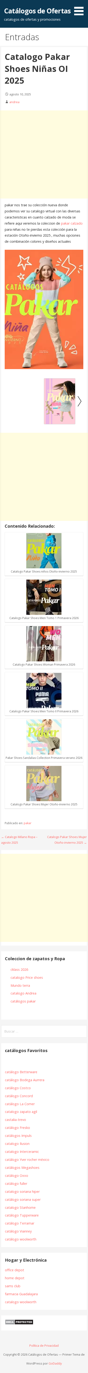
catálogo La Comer (21, 1104)
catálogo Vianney (18, 1231)
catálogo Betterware (21, 1072)
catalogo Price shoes (27, 977)
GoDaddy (55, 1363)
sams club (12, 1286)
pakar (27, 823)
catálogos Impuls (18, 1135)
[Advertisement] (44, 154)
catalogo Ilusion (17, 1143)
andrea (14, 102)
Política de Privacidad (44, 1345)
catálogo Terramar (20, 1223)
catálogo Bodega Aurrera (24, 1080)
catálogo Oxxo (16, 1175)
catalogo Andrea (24, 993)
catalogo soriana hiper (22, 1191)
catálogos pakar (23, 1001)
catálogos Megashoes (22, 1167)
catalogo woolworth (20, 1302)
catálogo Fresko (17, 1127)
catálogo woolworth (21, 1239)
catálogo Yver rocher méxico (27, 1159)
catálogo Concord (19, 1096)
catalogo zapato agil (21, 1111)
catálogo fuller (16, 1183)
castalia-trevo (15, 1119)
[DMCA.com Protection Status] (19, 1323)
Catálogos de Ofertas (37, 10)
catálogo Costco (18, 1088)
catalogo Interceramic (22, 1151)
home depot (14, 1278)
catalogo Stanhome (20, 1207)
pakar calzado (72, 223)
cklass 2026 (19, 969)
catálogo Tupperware (22, 1215)
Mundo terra (20, 985)
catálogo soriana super (23, 1199)
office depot (14, 1270)
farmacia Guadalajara (21, 1294)
